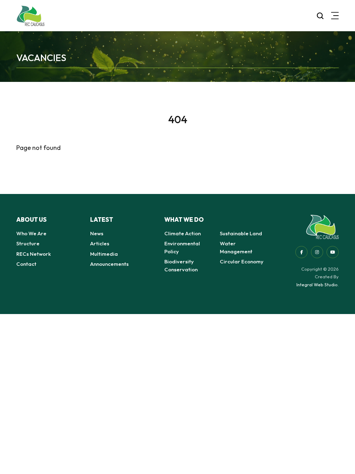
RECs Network (33, 254)
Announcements (109, 264)
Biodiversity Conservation (181, 265)
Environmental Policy (182, 247)
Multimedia (104, 254)
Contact (26, 264)
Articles (99, 243)
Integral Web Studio (317, 284)
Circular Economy (241, 261)
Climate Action (182, 233)
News (96, 233)
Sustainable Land (241, 233)
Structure (28, 243)
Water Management (236, 247)
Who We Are (31, 233)
